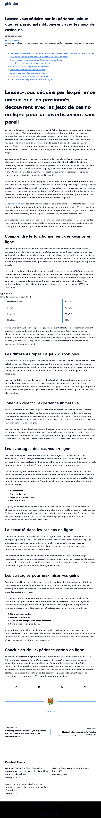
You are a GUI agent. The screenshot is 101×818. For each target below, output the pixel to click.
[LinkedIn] (84, 687)
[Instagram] (53, 814)
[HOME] (6, 41)
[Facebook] (16, 687)
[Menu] (95, 4)
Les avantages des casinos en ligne (27, 69)
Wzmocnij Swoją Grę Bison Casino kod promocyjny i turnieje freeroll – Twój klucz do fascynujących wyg (26, 771)
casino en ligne (18, 203)
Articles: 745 (50, 711)
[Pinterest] (62, 687)
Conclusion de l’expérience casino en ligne (31, 79)
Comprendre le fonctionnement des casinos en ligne (36, 59)
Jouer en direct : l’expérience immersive (29, 66)
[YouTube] (57, 814)
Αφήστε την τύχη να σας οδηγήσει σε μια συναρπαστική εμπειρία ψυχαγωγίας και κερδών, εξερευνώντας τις (27, 787)
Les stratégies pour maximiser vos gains (30, 76)
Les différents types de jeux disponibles (30, 63)
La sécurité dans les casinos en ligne (28, 72)
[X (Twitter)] (39, 687)
